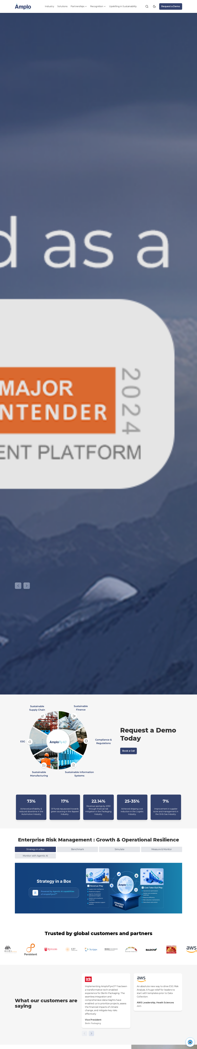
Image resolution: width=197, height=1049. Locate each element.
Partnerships (77, 6)
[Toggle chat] (190, 1042)
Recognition (96, 6)
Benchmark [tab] (77, 849)
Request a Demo (170, 6)
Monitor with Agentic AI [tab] (35, 855)
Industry (49, 6)
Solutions (62, 6)
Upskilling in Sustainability (123, 6)
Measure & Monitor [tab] (161, 849)
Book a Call (128, 751)
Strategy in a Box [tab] (35, 849)
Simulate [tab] (119, 849)
